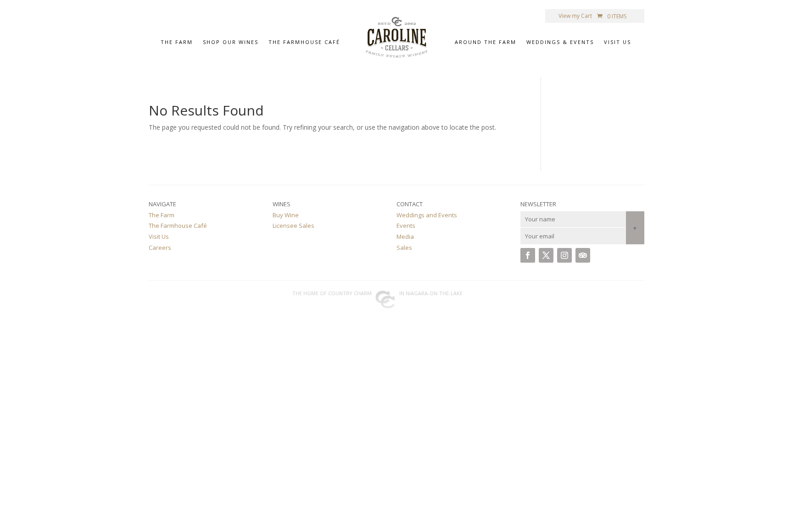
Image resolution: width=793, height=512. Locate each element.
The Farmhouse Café (304, 43)
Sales (404, 247)
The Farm (177, 43)
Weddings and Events (426, 215)
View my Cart (575, 16)
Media (405, 236)
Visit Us (617, 43)
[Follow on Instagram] (564, 255)
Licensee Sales (293, 225)
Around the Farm (485, 43)
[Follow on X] (546, 255)
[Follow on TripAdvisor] (582, 255)
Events (405, 225)
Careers (160, 247)
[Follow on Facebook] (527, 255)
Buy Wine (286, 215)
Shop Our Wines (230, 43)
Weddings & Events (560, 43)
